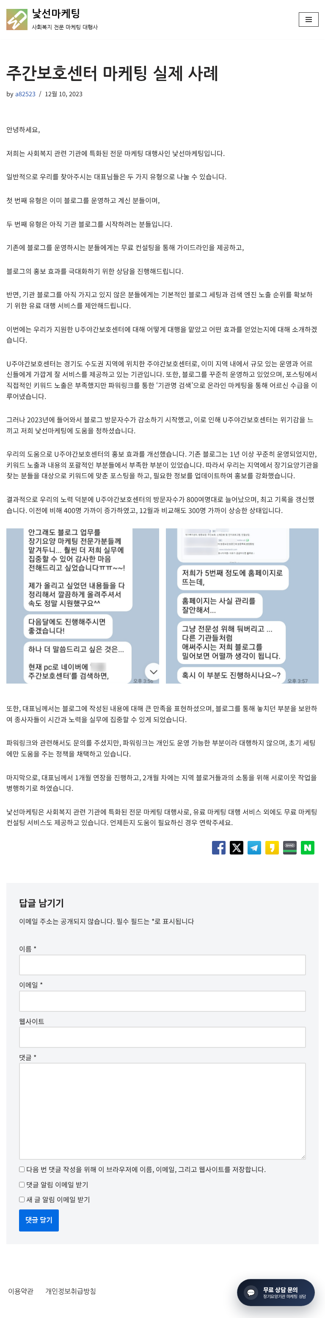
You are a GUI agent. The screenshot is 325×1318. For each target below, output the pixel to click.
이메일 (31, 985)
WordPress (83, 1308)
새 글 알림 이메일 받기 (58, 1199)
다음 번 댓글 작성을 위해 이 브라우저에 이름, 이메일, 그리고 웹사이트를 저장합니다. (146, 1169)
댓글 (27, 1057)
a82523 (25, 93)
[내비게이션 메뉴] (309, 19)
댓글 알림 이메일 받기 (57, 1184)
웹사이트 (31, 1021)
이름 (27, 949)
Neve (14, 1308)
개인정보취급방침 (70, 1291)
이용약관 (20, 1291)
